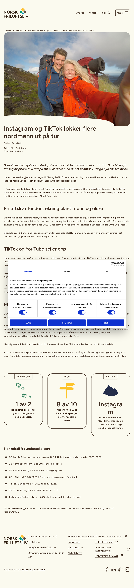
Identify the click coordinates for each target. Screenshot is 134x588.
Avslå (28, 323)
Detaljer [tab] (67, 271)
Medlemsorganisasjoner (81, 536)
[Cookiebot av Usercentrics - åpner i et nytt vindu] (112, 264)
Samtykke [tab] (27, 271)
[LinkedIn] (113, 569)
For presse (74, 542)
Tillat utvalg (67, 323)
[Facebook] (107, 569)
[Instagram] (127, 569)
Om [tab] (106, 271)
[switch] (52, 312)
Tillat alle (105, 323)
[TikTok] (120, 569)
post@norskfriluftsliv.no (42, 547)
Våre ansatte (75, 547)
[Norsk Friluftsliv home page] (16, 13)
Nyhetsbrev (75, 553)
